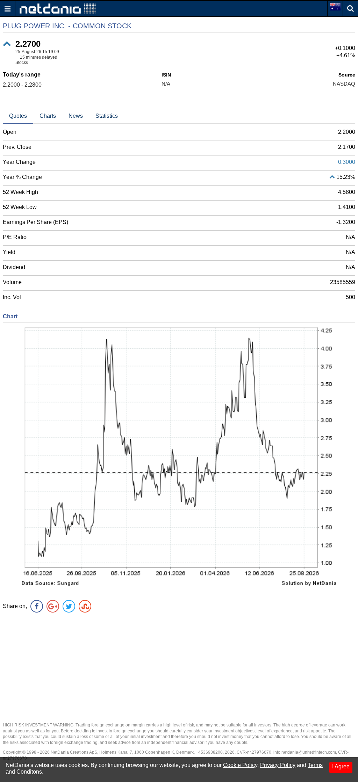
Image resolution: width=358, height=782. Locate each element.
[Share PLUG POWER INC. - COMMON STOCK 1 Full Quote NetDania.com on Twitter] (68, 606)
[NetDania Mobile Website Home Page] (58, 8)
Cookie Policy (240, 765)
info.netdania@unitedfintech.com (304, 752)
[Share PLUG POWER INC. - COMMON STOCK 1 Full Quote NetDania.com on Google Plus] (52, 606)
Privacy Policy (277, 765)
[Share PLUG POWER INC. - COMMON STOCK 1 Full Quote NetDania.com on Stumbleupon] (85, 606)
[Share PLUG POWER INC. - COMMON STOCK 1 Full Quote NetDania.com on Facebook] (36, 606)
